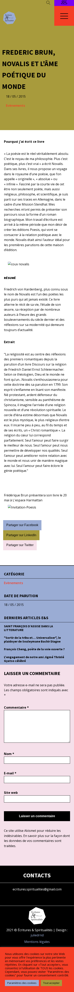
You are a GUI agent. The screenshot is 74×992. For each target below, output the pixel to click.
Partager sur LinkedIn (21, 535)
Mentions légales (37, 942)
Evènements (15, 105)
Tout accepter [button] (51, 983)
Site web (11, 792)
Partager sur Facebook (22, 525)
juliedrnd (37, 935)
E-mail (10, 773)
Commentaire (16, 707)
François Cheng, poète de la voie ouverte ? (34, 649)
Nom (9, 754)
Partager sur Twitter (20, 545)
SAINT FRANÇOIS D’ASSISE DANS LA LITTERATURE (28, 628)
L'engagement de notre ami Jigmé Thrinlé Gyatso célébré (34, 659)
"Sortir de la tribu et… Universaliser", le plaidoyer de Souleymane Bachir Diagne (32, 639)
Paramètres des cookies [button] (22, 983)
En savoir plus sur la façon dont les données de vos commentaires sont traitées (37, 841)
